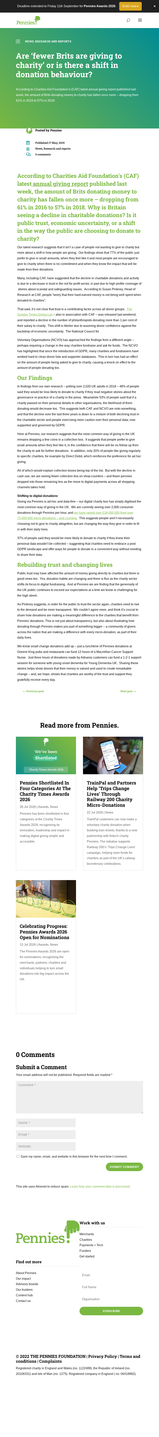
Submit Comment (124, 1167)
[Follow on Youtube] (127, 1318)
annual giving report (60, 183)
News (29, 41)
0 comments (43, 154)
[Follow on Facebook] (119, 1318)
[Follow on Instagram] (111, 1318)
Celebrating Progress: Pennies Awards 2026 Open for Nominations (44, 931)
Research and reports (53, 41)
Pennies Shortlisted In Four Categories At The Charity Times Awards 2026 (45, 791)
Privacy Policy (102, 1356)
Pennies (56, 130)
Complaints (50, 1361)
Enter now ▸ (130, 6)
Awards (43, 806)
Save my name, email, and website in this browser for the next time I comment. (74, 1156)
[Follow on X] (103, 1318)
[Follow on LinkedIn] (96, 1318)
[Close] (154, 6)
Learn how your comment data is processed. (100, 1186)
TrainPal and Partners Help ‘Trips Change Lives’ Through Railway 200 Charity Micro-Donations (111, 794)
